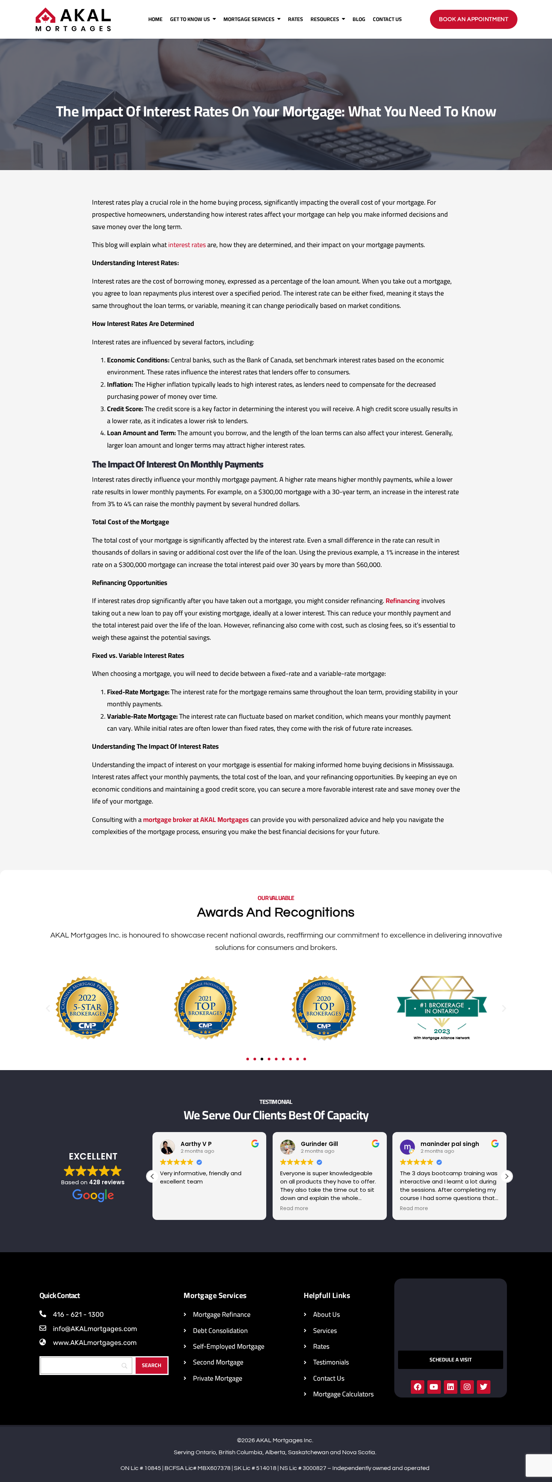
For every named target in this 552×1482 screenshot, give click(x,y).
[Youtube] (434, 1387)
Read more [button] (294, 1208)
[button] (48, 1008)
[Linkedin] (450, 1387)
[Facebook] (417, 1387)
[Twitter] (483, 1387)
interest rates (187, 244)
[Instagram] (467, 1387)
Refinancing (403, 600)
